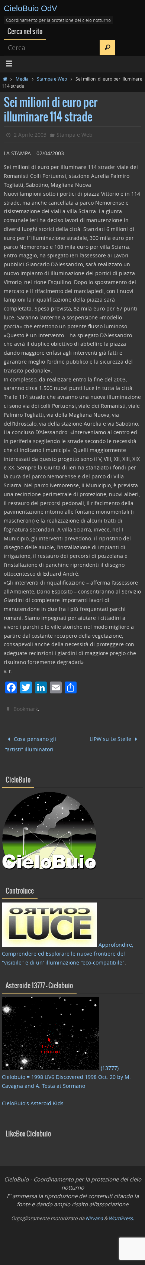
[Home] (5, 79)
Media (22, 79)
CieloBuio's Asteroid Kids (33, 1100)
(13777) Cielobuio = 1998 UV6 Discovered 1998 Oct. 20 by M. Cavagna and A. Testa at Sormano (66, 1073)
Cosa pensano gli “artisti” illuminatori (31, 743)
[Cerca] (107, 47)
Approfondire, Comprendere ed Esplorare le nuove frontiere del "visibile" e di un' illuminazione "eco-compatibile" (67, 950)
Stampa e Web (52, 79)
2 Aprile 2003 (30, 134)
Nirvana (94, 1215)
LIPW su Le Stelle (111, 738)
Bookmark (25, 708)
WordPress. (121, 1215)
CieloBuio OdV (30, 8)
